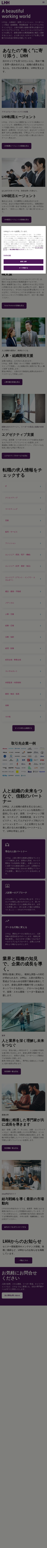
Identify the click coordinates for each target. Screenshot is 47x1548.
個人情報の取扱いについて (17, 249)
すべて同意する (23, 268)
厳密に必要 (23, 261)
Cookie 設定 (7, 255)
